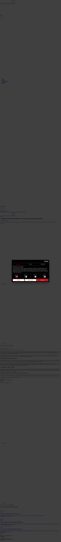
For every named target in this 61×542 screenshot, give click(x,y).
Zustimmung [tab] (18, 264)
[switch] (26, 276)
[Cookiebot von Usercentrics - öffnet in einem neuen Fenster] (44, 261)
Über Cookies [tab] (43, 264)
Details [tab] (31, 264)
